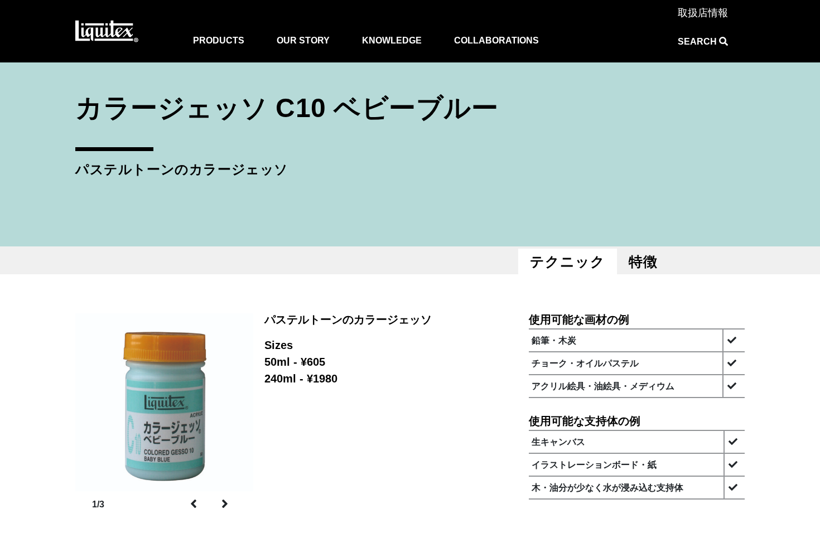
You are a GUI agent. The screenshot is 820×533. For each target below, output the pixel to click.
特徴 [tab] (643, 261)
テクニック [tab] (568, 261)
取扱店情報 (703, 12)
